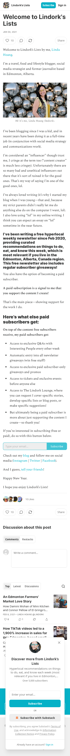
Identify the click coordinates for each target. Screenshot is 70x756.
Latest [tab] (17, 586)
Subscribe (48, 5)
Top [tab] (7, 586)
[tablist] (19, 539)
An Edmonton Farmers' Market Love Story (21, 599)
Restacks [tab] (27, 539)
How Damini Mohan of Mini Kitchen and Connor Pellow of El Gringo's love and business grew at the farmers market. (26, 608)
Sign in (62, 5)
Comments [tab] (11, 539)
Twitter (35, 460)
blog (26, 455)
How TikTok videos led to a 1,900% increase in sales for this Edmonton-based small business (25, 633)
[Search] (63, 586)
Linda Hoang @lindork (30, 614)
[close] (59, 643)
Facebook (48, 460)
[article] (35, 608)
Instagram (20, 460)
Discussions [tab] (32, 586)
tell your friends (32, 469)
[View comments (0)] (21, 40)
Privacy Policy (46, 734)
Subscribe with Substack (37, 718)
